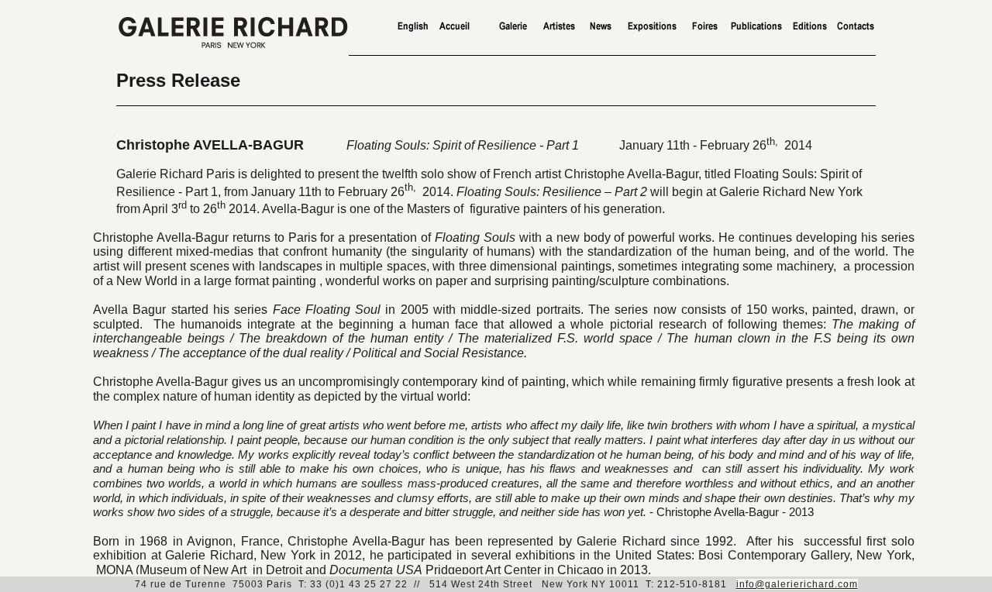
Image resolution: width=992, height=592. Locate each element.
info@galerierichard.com (797, 584)
